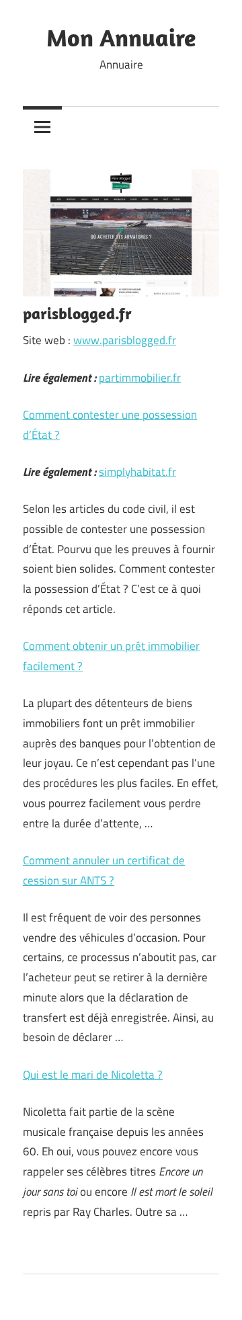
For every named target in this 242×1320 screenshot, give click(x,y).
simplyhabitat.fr (137, 472)
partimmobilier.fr (140, 377)
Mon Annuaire (121, 37)
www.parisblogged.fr (124, 340)
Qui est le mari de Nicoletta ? (93, 1074)
